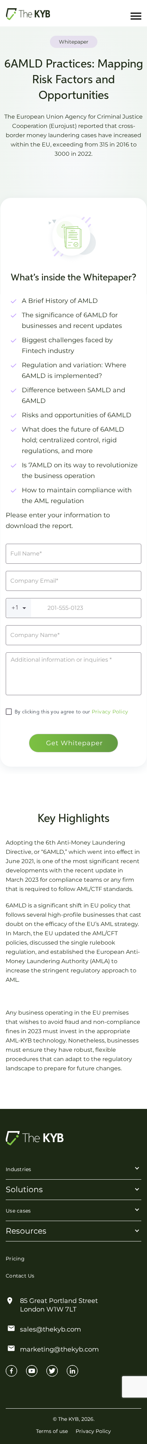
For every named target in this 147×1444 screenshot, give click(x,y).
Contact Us (20, 1276)
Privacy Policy (109, 711)
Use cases (18, 1211)
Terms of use (52, 1431)
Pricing (15, 1258)
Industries (18, 1169)
